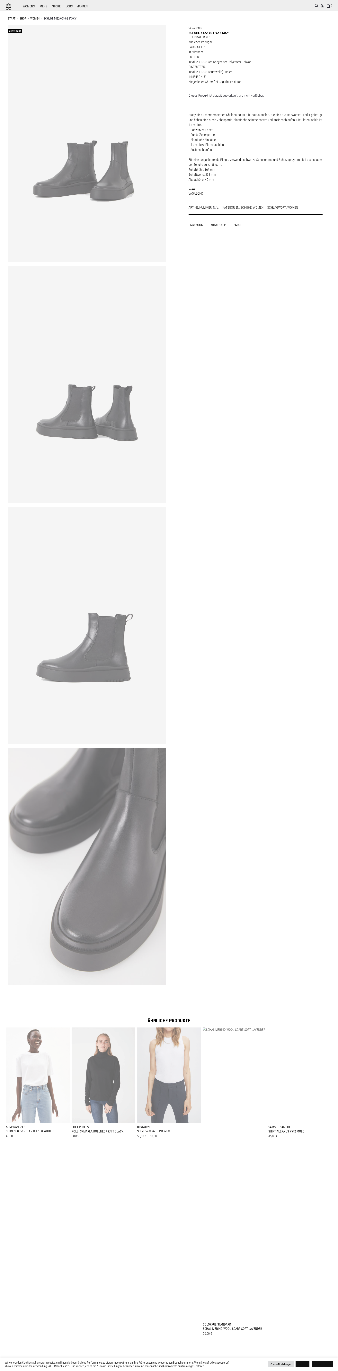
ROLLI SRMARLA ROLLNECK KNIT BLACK (97, 1131)
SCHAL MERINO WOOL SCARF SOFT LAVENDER (232, 1329)
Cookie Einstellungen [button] (281, 1364)
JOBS (69, 6)
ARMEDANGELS (15, 1127)
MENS (43, 6)
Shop (23, 18)
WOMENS (29, 6)
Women (35, 18)
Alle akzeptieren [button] (323, 1364)
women (292, 207)
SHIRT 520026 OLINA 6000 (154, 1131)
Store (56, 6)
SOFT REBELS (80, 1127)
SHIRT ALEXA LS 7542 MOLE (286, 1131)
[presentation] (8, 1074)
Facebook (196, 225)
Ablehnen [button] (302, 1364)
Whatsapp (218, 225)
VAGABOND (195, 28)
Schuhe (246, 207)
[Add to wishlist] (65, 1032)
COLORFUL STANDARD (217, 1324)
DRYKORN (143, 1127)
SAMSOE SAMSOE (279, 1127)
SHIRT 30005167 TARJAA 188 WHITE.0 (30, 1131)
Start (11, 18)
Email (238, 225)
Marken (82, 6)
